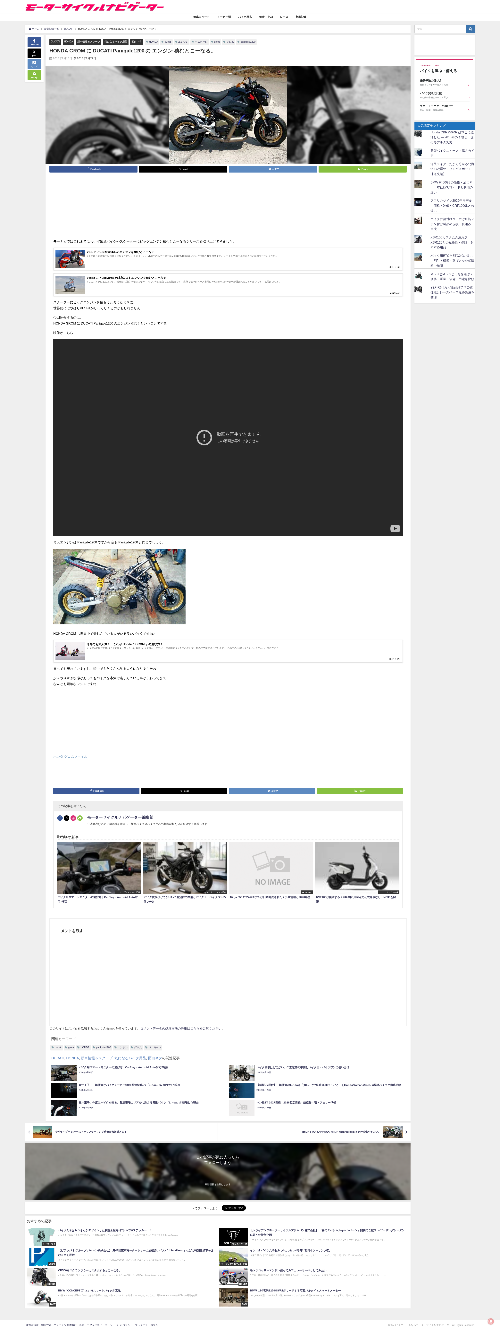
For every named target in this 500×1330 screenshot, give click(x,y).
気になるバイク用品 (115, 41)
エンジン (183, 41)
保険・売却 (266, 16)
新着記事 (301, 16)
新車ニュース (201, 16)
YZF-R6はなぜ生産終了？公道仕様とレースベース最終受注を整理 (452, 292)
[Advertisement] (170, 205)
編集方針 (46, 1325)
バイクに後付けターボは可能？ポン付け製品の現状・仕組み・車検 (452, 223)
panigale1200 (248, 41)
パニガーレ (201, 41)
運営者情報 (32, 1325)
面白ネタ (137, 41)
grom (217, 41)
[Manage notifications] (491, 1321)
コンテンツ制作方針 (65, 1325)
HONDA (68, 41)
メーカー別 (224, 16)
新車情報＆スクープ (88, 41)
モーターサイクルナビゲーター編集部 (120, 817)
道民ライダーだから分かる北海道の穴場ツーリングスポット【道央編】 (452, 168)
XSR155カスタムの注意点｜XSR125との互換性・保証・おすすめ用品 (452, 242)
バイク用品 (245, 16)
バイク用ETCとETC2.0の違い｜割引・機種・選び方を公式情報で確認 (452, 260)
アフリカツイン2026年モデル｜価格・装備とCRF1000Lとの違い (452, 205)
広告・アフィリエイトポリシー (97, 1325)
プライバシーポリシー (148, 1325)
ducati (168, 41)
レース (284, 16)
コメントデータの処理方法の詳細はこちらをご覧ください (180, 1028)
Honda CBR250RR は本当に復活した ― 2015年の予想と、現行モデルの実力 (452, 137)
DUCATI (55, 41)
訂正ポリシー (125, 1325)
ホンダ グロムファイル (70, 756)
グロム (230, 41)
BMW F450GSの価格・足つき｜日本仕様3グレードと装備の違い (451, 187)
